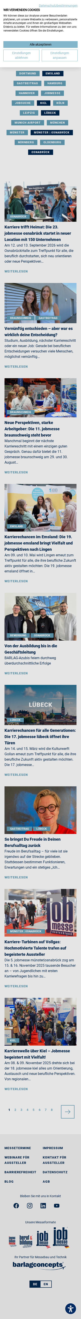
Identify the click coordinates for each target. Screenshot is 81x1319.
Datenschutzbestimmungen (58, 5)
